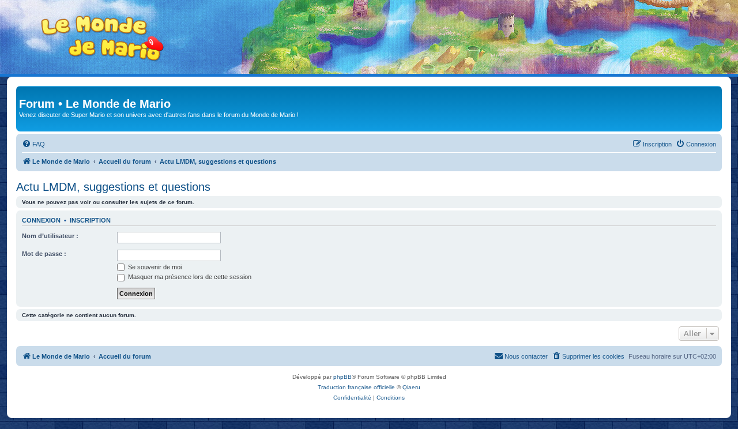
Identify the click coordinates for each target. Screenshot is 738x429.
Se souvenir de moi (154, 267)
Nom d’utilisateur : (50, 235)
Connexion (41, 220)
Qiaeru (411, 387)
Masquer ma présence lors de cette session (188, 276)
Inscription (90, 220)
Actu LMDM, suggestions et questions (113, 186)
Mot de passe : (44, 253)
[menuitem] (33, 144)
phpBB (342, 377)
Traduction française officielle (356, 387)
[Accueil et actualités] (102, 38)
